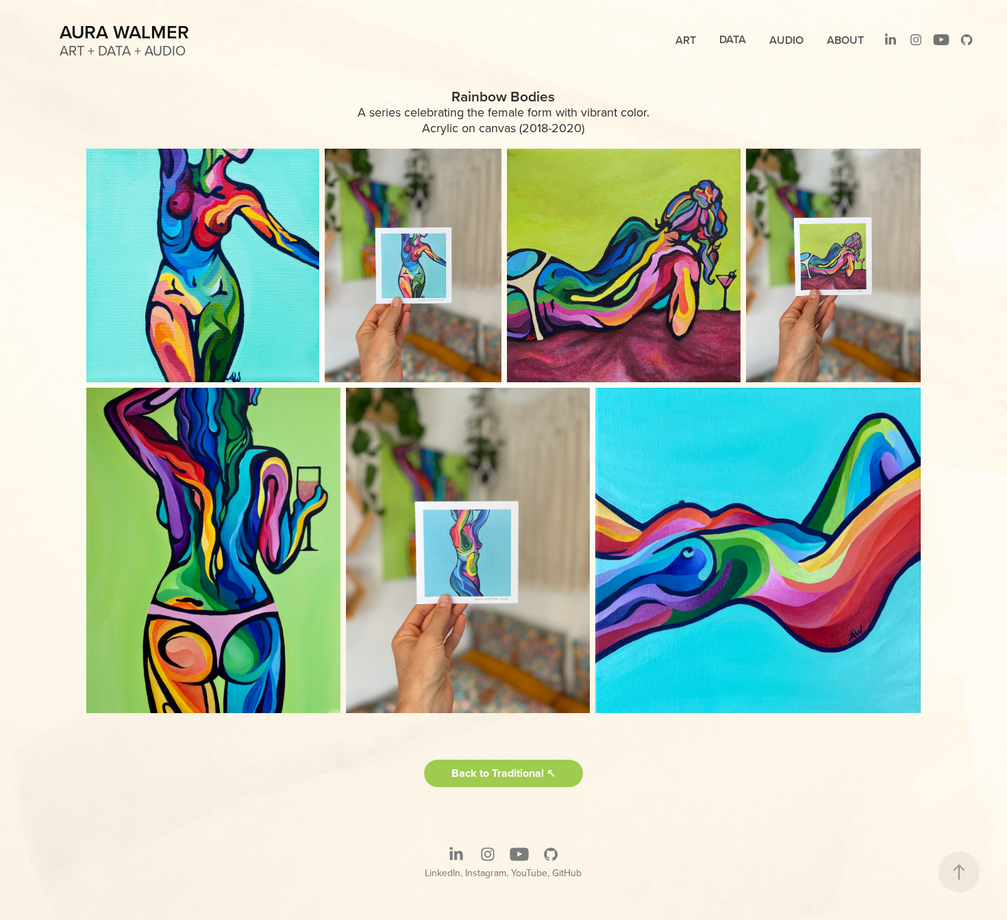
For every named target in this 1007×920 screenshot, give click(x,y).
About (845, 40)
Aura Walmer (124, 31)
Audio (786, 40)
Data (732, 39)
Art (685, 40)
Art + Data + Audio (123, 50)
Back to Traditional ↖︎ (503, 773)
